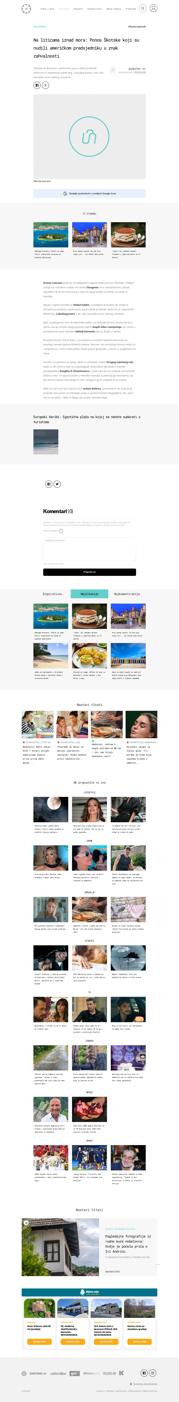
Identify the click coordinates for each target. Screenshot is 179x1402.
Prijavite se (89, 572)
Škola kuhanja (114, 9)
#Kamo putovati (137, 26)
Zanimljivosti (94, 9)
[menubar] (153, 8)
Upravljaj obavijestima (145, 1384)
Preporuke (131, 9)
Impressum (100, 1391)
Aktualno (78, 9)
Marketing (110, 1391)
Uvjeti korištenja (121, 1391)
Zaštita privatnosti (134, 1391)
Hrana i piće (47, 9)
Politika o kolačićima (149, 1391)
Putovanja (64, 9)
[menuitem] (153, 8)
